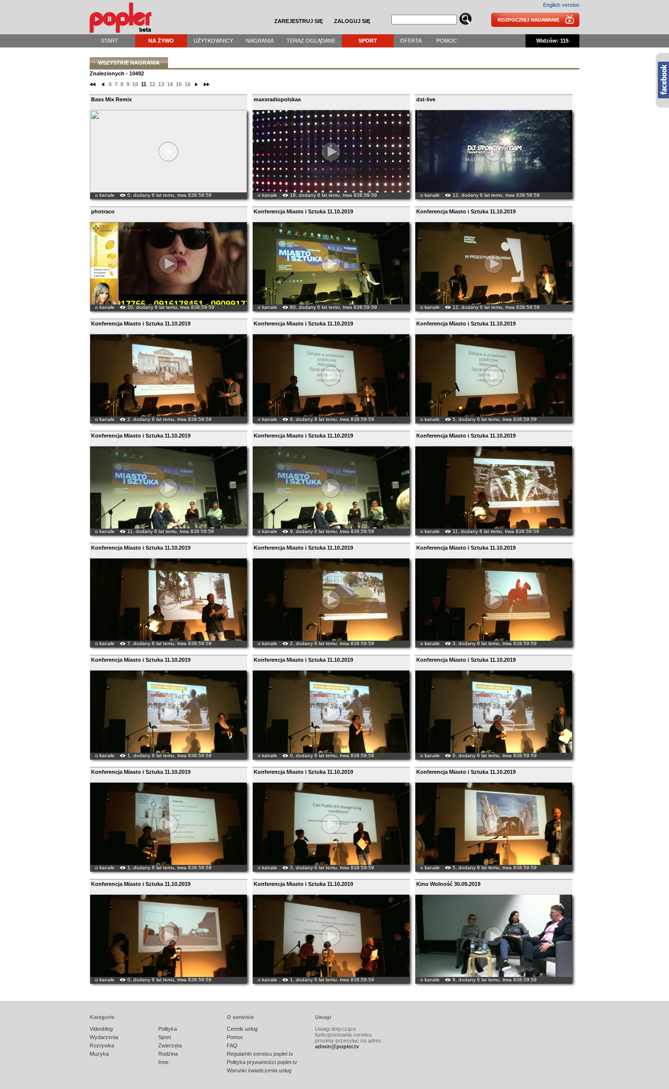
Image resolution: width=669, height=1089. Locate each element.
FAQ (232, 1045)
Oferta (411, 41)
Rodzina (168, 1054)
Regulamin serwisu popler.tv (260, 1054)
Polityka (167, 1029)
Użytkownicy (213, 41)
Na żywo (161, 41)
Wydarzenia (104, 1037)
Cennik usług (242, 1029)
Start (109, 41)
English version (561, 5)
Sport (367, 41)
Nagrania (260, 41)
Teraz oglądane (311, 41)
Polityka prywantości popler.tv (262, 1062)
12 (152, 84)
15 (179, 84)
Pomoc (446, 41)
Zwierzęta (170, 1045)
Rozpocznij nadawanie (529, 20)
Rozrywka (102, 1045)
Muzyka (99, 1054)
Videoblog (101, 1029)
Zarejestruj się (298, 21)
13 (161, 84)
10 (135, 84)
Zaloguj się (352, 21)
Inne (163, 1062)
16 (188, 84)
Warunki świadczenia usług (259, 1070)
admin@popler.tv (337, 1046)
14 (170, 84)
